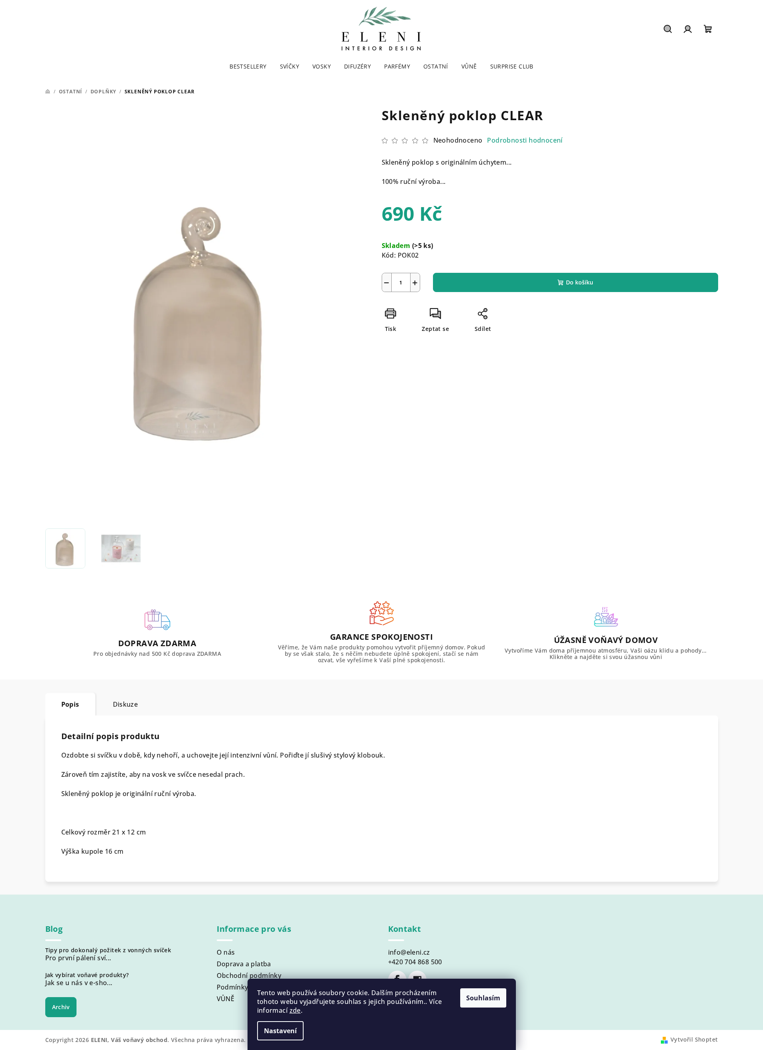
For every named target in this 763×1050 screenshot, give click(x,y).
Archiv (61, 1007)
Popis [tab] (70, 704)
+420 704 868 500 (415, 961)
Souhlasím (483, 998)
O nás (226, 952)
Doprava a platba (244, 963)
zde (295, 1010)
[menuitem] (248, 66)
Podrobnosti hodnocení (524, 140)
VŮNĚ (226, 998)
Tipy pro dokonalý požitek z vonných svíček (108, 950)
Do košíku (579, 282)
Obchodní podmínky (249, 975)
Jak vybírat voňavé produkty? (87, 975)
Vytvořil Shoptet (694, 1039)
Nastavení (280, 1030)
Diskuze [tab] (125, 704)
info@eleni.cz (409, 952)
